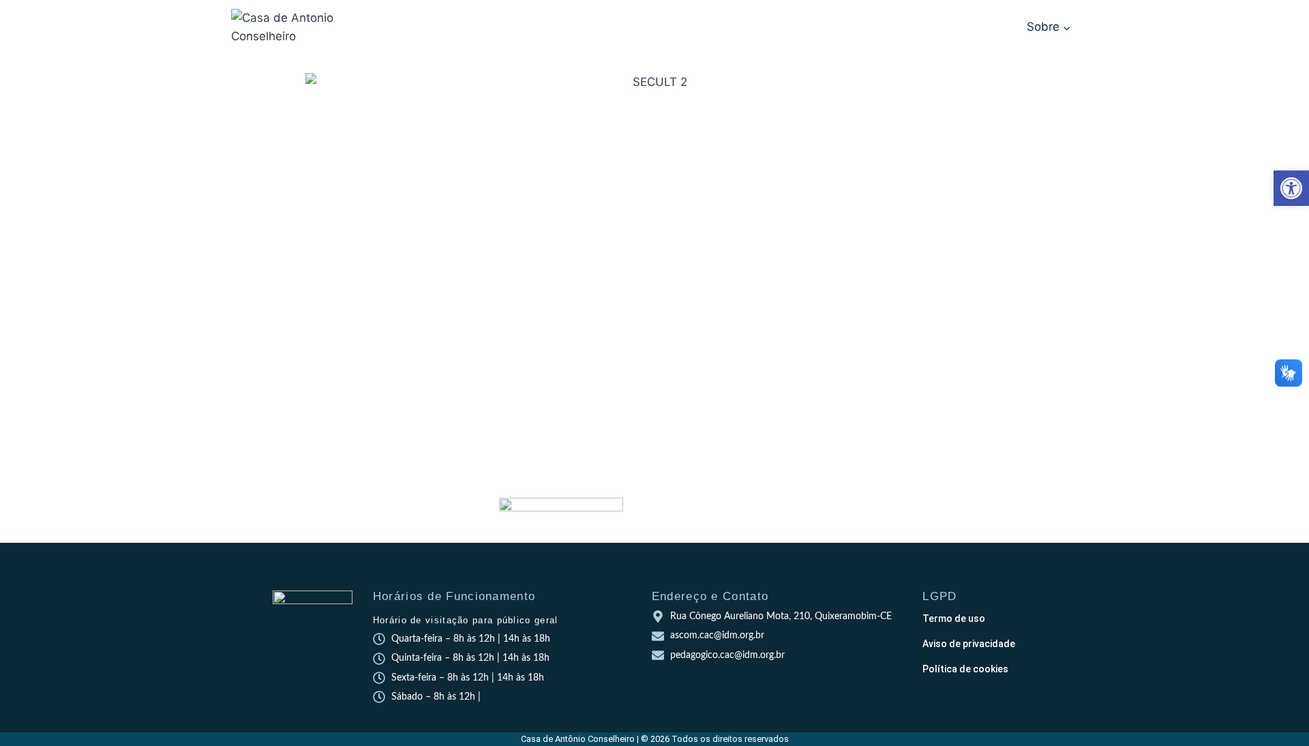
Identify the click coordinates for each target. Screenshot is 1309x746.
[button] (1291, 188)
